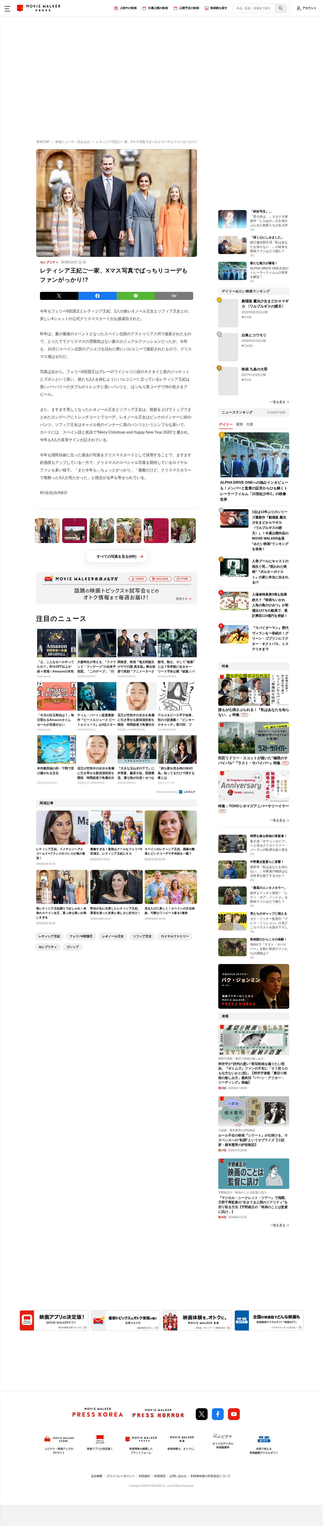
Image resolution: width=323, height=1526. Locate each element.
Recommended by (167, 791)
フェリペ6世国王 (81, 936)
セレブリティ (48, 947)
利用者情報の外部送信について (210, 1476)
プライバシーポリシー (120, 1476)
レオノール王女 (113, 936)
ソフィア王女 (142, 936)
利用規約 (144, 1476)
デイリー (226, 424)
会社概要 (96, 1476)
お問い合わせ (178, 1476)
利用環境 (160, 1476)
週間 (239, 424)
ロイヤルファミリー (175, 936)
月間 (249, 424)
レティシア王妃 (49, 936)
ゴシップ (72, 947)
